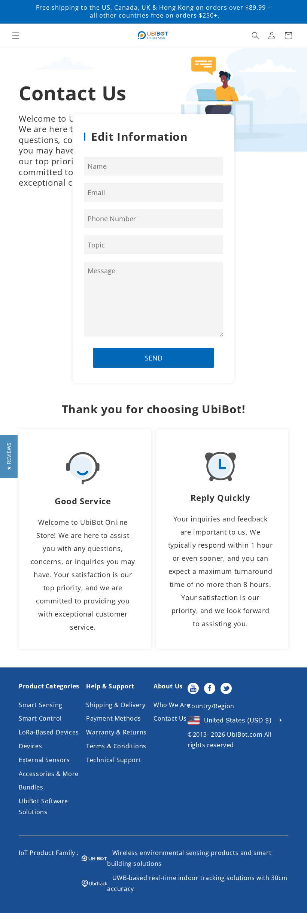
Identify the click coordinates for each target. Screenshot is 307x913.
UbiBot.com (244, 734)
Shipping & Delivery (115, 705)
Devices (30, 746)
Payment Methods (113, 718)
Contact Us (170, 718)
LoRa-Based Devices (49, 732)
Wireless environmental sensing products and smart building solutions (189, 858)
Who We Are (172, 705)
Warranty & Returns (116, 732)
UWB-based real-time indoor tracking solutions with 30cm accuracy (197, 883)
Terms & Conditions (116, 746)
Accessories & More (49, 774)
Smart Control (40, 718)
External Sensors (44, 760)
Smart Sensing (41, 705)
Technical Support (113, 760)
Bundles (31, 787)
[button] (15, 35)
